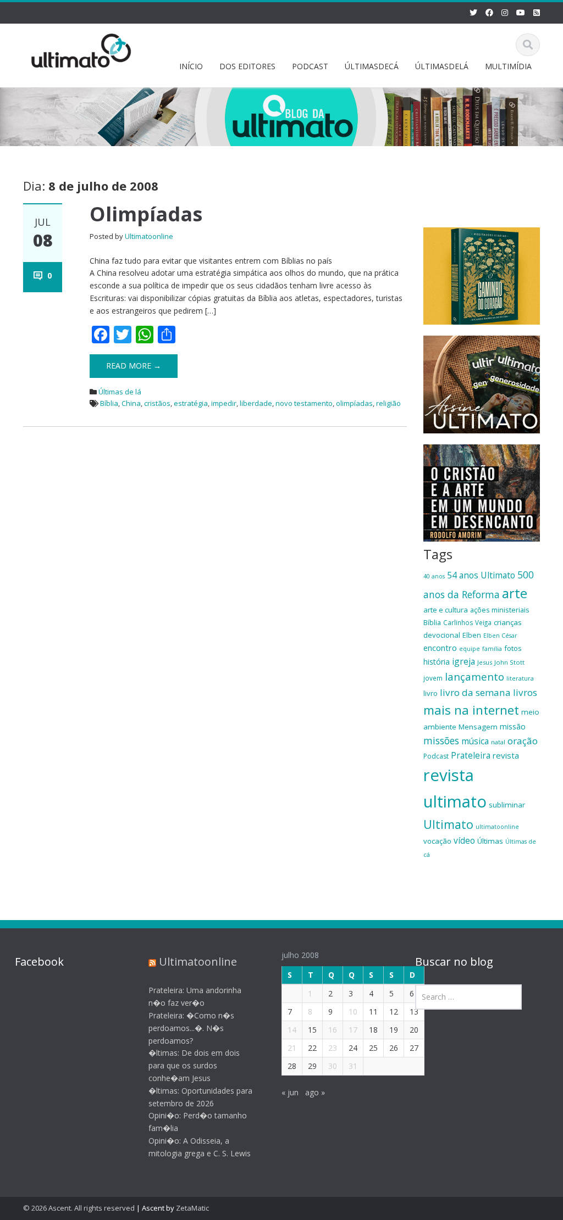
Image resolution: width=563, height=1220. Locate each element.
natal (498, 742)
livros (525, 692)
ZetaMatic (192, 1208)
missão (513, 726)
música (475, 741)
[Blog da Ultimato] (81, 48)
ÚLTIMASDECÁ (372, 66)
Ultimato (448, 824)
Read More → (133, 365)
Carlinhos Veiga (467, 622)
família (492, 649)
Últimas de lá (119, 392)
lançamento (474, 676)
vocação (437, 841)
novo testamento (304, 403)
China (131, 403)
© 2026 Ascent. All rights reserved (79, 1208)
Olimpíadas (146, 213)
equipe (469, 649)
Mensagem (478, 727)
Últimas (490, 841)
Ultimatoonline (149, 236)
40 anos (434, 576)
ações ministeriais (499, 610)
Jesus (484, 662)
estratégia (191, 403)
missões (441, 740)
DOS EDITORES (247, 66)
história (436, 661)
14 (292, 1029)
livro (430, 693)
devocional (441, 635)
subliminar (507, 805)
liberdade (256, 403)
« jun (290, 1092)
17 (353, 1029)
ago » (315, 1092)
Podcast (436, 756)
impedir (223, 403)
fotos (513, 648)
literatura (520, 678)
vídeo (464, 840)
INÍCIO (191, 66)
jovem (433, 677)
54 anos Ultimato (481, 575)
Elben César (500, 635)
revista (506, 755)
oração (522, 740)
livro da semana (475, 692)
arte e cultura (445, 610)
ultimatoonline (497, 827)
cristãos (157, 403)
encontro (440, 647)
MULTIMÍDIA (508, 66)
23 (332, 1048)
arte (514, 593)
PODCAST (310, 66)
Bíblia (109, 403)
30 (332, 1066)
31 (353, 1066)
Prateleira (470, 755)
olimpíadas (354, 403)
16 (332, 1029)
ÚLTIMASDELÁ (441, 66)
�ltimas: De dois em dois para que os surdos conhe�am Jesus (194, 1065)
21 (292, 1048)
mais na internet (471, 709)
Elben (471, 635)
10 (353, 1011)
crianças (508, 622)
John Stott (509, 662)
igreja (463, 661)
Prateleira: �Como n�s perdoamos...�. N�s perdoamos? (191, 1028)
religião (388, 403)
